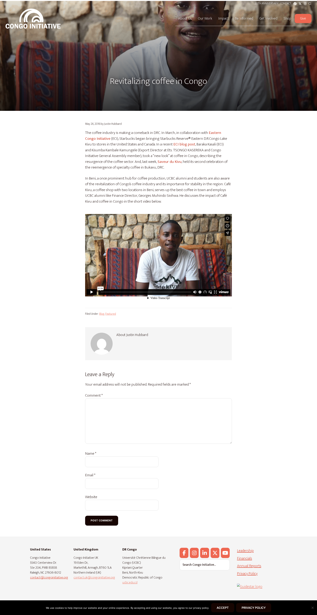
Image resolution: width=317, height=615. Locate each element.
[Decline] (312, 608)
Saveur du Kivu (169, 161)
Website (91, 497)
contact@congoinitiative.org (49, 577)
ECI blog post (184, 144)
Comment (94, 395)
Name (90, 454)
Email (90, 475)
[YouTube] (225, 553)
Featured (110, 313)
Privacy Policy (247, 573)
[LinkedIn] (204, 553)
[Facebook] (184, 553)
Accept (223, 608)
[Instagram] (194, 553)
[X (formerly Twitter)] (215, 553)
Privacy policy (254, 608)
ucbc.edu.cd (129, 582)
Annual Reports (249, 566)
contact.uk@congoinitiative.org (94, 577)
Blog (101, 313)
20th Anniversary (266, 3)
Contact (285, 3)
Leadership (245, 550)
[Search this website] (310, 4)
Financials (244, 558)
